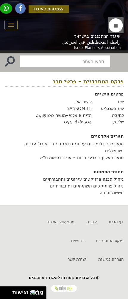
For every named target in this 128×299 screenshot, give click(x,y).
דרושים (77, 241)
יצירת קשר (77, 259)
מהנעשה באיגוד (60, 222)
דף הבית (116, 222)
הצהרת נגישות (111, 259)
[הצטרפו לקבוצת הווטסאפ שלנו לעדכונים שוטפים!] (6, 8)
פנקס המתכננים (110, 241)
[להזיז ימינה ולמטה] (8, 294)
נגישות (19, 292)
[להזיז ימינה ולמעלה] (8, 291)
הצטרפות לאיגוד (49, 9)
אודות (91, 222)
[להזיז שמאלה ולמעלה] (4, 291)
